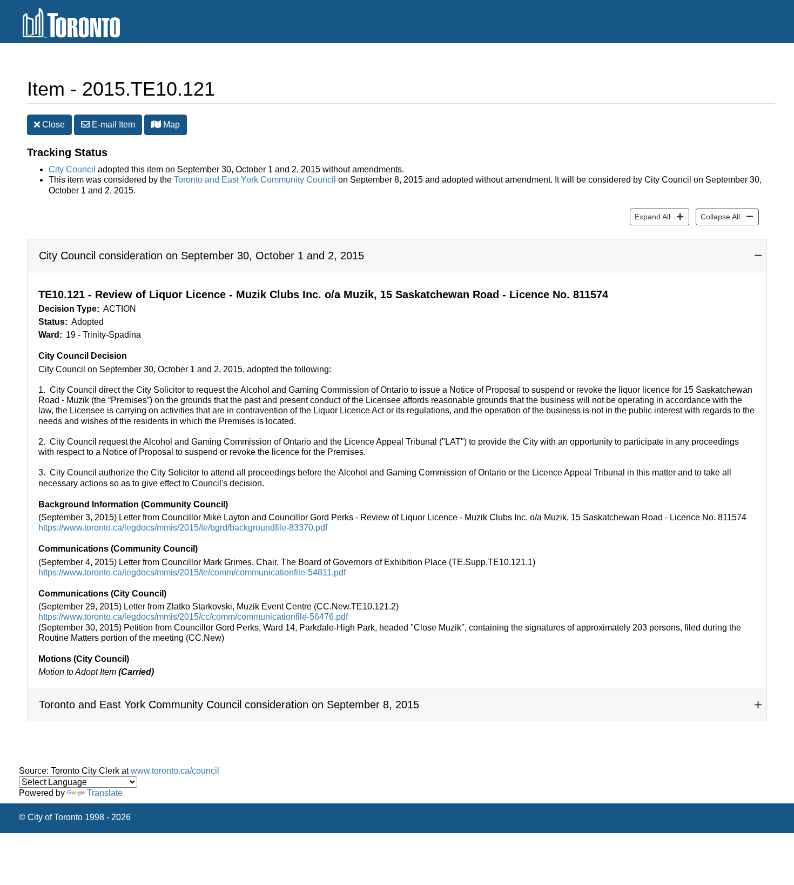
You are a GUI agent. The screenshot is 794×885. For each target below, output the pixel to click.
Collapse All (718, 216)
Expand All (650, 216)
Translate (105, 792)
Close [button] (52, 124)
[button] (156, 124)
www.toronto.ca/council (175, 770)
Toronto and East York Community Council (255, 179)
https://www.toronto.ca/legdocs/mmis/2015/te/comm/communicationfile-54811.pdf (192, 572)
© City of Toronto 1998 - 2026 (75, 817)
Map (170, 124)
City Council (72, 169)
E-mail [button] (112, 124)
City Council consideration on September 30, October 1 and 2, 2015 (201, 256)
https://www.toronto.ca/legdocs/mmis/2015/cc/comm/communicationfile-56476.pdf (193, 616)
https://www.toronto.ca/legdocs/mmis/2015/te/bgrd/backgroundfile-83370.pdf (182, 527)
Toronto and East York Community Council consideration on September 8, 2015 (229, 704)
